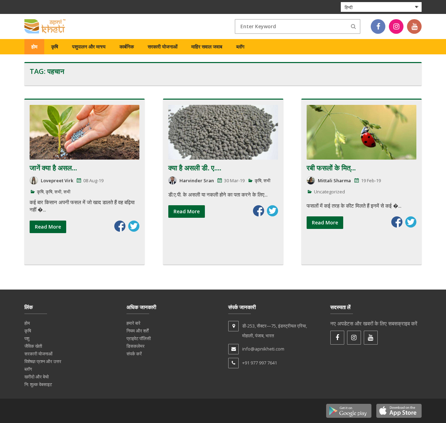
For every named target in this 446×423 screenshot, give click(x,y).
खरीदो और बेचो (36, 377)
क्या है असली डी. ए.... (194, 167)
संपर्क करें (134, 354)
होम (34, 46)
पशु (26, 338)
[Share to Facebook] (119, 226)
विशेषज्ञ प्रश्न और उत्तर (42, 361)
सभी (57, 192)
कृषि (54, 46)
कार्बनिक (127, 46)
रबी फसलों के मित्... (331, 167)
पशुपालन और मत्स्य (89, 46)
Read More (48, 226)
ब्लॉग (240, 46)
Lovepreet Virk (57, 180)
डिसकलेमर (135, 346)
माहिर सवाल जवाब (206, 46)
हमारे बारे (133, 323)
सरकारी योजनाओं (162, 46)
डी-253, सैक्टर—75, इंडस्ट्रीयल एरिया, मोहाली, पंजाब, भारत (274, 331)
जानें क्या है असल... (53, 167)
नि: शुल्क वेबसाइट (38, 384)
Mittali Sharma (334, 180)
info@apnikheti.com (263, 349)
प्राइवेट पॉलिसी (138, 338)
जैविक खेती (33, 346)
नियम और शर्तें (137, 331)
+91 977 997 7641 (259, 363)
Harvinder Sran (196, 180)
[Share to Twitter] (133, 226)
